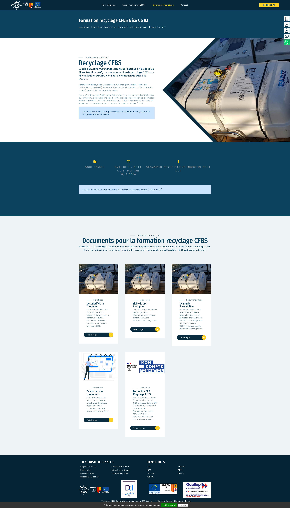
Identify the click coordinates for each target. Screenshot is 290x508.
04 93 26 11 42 (269, 5)
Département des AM (89, 477)
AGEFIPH (181, 466)
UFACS (181, 473)
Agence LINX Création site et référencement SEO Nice (126, 501)
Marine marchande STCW (134, 5)
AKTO (149, 470)
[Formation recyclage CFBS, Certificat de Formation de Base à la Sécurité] (98, 279)
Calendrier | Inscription (163, 5)
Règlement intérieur (182, 501)
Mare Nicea (84, 27)
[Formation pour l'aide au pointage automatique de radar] (98, 367)
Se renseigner (139, 428)
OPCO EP (150, 473)
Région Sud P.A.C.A (88, 466)
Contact (184, 5)
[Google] (151, 501)
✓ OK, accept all (169, 505)
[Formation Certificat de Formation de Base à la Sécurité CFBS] (145, 279)
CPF (148, 466)
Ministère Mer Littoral (120, 470)
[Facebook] (155, 501)
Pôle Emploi (85, 470)
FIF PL (180, 470)
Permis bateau (108, 5)
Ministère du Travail (120, 466)
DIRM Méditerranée (120, 473)
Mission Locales (87, 473)
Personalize (183, 505)
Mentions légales (164, 501)
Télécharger (92, 335)
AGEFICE (150, 477)
